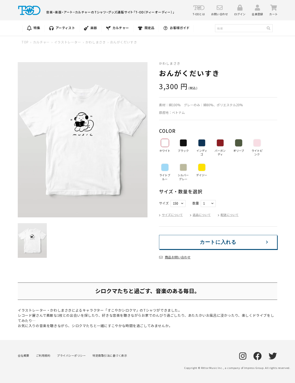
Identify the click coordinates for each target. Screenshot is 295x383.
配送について (230, 215)
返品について (202, 215)
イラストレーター (67, 42)
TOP (25, 42)
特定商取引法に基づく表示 (109, 355)
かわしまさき (96, 42)
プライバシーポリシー (71, 355)
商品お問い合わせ (178, 257)
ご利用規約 (43, 355)
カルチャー (41, 42)
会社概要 (23, 355)
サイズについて (172, 215)
